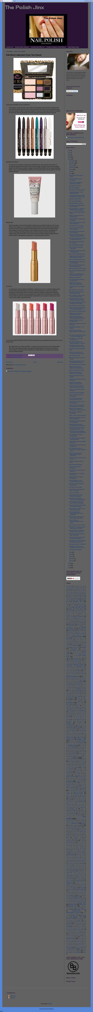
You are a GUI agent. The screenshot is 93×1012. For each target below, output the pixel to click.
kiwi (81, 764)
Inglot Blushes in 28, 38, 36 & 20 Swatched (77, 402)
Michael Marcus (69, 805)
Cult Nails (77, 670)
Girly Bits (81, 721)
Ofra (74, 839)
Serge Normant (82, 886)
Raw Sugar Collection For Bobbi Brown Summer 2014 (77, 547)
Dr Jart (72, 687)
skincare (72, 895)
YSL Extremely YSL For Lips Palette (76, 376)
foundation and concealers (76, 711)
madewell (78, 790)
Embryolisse (69, 696)
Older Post (60, 362)
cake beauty (69, 639)
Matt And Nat (81, 799)
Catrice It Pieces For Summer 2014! (77, 287)
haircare (74, 730)
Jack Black (70, 750)
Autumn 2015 (69, 603)
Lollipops (84, 784)
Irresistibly (83, 747)
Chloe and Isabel (76, 653)
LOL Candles (77, 784)
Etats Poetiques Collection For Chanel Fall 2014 (77, 223)
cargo (78, 642)
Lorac (77, 785)
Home (34, 362)
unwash (82, 936)
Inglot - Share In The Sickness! (77, 415)
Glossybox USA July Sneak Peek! (76, 176)
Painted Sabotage (79, 846)
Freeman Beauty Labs (79, 714)
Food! (77, 710)
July (70, 171)
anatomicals (70, 595)
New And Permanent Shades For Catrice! (76, 242)
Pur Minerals (70, 863)
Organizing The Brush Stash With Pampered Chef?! (77, 256)
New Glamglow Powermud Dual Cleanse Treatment (76, 502)
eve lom (78, 699)
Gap (83, 718)
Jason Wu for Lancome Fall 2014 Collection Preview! (76, 386)
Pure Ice (77, 863)
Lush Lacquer (81, 787)
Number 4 (70, 835)
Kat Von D (83, 759)
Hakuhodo (81, 730)
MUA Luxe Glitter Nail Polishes (77, 268)
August (71, 169)
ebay (78, 690)
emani (82, 695)
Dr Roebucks (78, 687)
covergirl (82, 669)
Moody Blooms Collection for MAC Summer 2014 (77, 509)
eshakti (84, 696)
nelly (71, 826)
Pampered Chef (69, 848)
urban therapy (71, 940)
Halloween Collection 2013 (72, 731)
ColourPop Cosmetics (78, 664)
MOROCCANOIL (69, 811)
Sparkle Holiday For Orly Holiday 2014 (76, 320)
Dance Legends (71, 673)
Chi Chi (78, 652)
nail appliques (73, 814)
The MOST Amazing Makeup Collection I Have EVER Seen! (77, 431)
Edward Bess (69, 692)
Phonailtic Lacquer (81, 854)
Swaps (78, 920)
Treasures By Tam (82, 933)
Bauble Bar (69, 610)
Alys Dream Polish (81, 590)
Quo (83, 863)
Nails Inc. (75, 823)
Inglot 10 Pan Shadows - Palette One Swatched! (75, 383)
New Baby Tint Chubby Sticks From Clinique (77, 206)
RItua (83, 871)
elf (84, 692)
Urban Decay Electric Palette (76, 370)
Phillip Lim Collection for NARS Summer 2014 (76, 314)
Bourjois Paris (71, 632)
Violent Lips (78, 941)
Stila (72, 909)
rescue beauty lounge (75, 869)
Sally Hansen (69, 881)
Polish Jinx (13, 996)
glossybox (70, 727)
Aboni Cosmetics (81, 586)
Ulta (75, 937)
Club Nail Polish (75, 661)
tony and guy (70, 932)
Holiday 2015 (73, 741)
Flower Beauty (69, 710)
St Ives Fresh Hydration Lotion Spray (77, 271)
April (70, 554)
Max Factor (73, 801)
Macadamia (71, 790)
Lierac (69, 778)
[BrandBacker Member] (73, 974)
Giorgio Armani (72, 721)
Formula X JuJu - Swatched (76, 225)
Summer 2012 (74, 915)
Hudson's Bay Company (71, 744)
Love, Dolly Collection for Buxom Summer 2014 (76, 399)
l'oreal (72, 769)
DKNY (67, 682)
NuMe (75, 835)
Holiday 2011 (69, 737)
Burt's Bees (68, 636)
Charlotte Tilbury (76, 650)
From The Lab (75, 716)
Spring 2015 (73, 906)
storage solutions (81, 909)
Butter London (78, 636)
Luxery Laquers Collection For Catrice (77, 458)
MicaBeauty (68, 804)
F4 (83, 702)
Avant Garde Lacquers (79, 603)
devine (76, 681)
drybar (70, 690)
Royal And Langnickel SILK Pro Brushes (77, 324)
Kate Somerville (73, 761)
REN (67, 869)
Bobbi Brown (82, 629)
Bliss (72, 625)
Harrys (72, 734)
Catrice (75, 645)
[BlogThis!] (30, 355)
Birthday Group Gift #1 (75, 277)
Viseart (84, 941)
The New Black (80, 927)
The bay (74, 926)
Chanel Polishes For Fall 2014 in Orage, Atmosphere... (77, 538)
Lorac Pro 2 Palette (74, 492)
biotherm (77, 622)
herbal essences (70, 736)
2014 (69, 159)
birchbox (83, 622)
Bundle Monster (71, 635)
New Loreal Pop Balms (75, 201)
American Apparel (70, 592)
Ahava (83, 587)
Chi (73, 652)
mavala (67, 801)
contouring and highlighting (74, 666)
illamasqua (73, 745)
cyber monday (74, 672)
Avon (67, 604)
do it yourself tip (75, 682)
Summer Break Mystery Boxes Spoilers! (77, 379)
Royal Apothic (81, 877)
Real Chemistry (69, 866)
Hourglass (80, 742)
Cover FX (74, 669)
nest (85, 826)
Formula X (83, 710)
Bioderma (74, 621)
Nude (85, 834)
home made (72, 742)
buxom (68, 638)
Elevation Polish (78, 692)
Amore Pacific (79, 592)
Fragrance (68, 713)
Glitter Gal (73, 725)
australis (77, 598)
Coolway (78, 667)
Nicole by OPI (82, 829)
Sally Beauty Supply (78, 880)
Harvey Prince (80, 734)
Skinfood (80, 895)
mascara (68, 799)
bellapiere (68, 616)
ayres (72, 604)
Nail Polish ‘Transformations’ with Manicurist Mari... (77, 527)
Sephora (69, 883)
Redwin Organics (74, 868)
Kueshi (67, 769)
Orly (74, 842)
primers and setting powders (78, 860)
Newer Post (9, 362)
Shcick (69, 887)
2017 (69, 152)
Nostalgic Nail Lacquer (77, 832)
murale (67, 813)
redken (67, 868)
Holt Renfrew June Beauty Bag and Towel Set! (77, 421)
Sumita (78, 913)
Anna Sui (77, 595)
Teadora (83, 923)
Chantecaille (73, 649)
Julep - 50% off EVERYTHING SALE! (77, 212)
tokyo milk (77, 930)
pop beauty (77, 857)
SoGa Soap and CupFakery (78, 900)
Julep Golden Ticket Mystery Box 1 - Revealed (77, 490)
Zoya (78, 952)
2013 (69, 563)
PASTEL (74, 849)
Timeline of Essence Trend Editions (56, 47)
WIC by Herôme (80, 946)
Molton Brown (69, 810)
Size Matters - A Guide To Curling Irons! (76, 339)
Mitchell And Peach (76, 807)
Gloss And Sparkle (82, 725)
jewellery (73, 753)
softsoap (68, 900)
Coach (83, 661)
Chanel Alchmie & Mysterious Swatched (77, 219)
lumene (83, 785)
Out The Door (81, 843)
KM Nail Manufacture (75, 765)
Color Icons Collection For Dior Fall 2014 (76, 228)
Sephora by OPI (80, 883)
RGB (79, 871)
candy (79, 641)
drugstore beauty (81, 689)
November (72, 163)
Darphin (82, 675)
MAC (84, 789)
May (70, 552)
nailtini (84, 823)
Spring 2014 (83, 904)
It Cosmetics (79, 748)
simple (67, 892)
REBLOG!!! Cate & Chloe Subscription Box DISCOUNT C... (77, 332)
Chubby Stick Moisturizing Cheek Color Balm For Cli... (77, 235)
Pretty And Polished (79, 858)
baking (72, 606)
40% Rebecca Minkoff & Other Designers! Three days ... (77, 302)
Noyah (76, 834)
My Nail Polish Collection (22, 47)
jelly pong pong (72, 751)
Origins (68, 842)
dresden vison (71, 688)
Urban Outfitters (82, 938)
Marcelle (71, 798)
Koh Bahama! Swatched (75, 549)
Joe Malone (73, 754)
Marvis (76, 798)
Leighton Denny (82, 776)
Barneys (68, 607)
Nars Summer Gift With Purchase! (75, 412)
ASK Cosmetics (80, 596)
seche (83, 881)
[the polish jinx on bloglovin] (72, 91)
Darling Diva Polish (71, 675)
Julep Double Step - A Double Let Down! (76, 474)
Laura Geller (76, 773)
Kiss (75, 764)
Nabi (67, 814)
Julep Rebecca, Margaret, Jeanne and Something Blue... (77, 499)
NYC (83, 835)
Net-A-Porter (71, 828)
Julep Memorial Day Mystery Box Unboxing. (76, 232)
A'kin (74, 586)
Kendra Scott (69, 762)
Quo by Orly (69, 865)
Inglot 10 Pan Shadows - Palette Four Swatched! (75, 283)
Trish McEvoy (71, 935)
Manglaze (77, 795)
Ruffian (67, 878)
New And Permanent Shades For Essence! (76, 280)
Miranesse (82, 805)
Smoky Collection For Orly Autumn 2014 (76, 216)
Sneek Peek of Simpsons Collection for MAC (75, 183)
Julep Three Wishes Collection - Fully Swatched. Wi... (77, 239)
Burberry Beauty (80, 635)
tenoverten (80, 924)
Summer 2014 (77, 917)
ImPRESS (68, 747)
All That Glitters (82, 589)
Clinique (83, 658)
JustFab (69, 759)
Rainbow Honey (80, 864)
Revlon (74, 871)
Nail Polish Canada (81, 819)
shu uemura (81, 890)
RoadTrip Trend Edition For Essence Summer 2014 (76, 274)
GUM (69, 730)
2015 (69, 157)
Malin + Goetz (69, 795)
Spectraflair (73, 903)
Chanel (83, 647)
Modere (82, 808)
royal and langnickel (71, 877)
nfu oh (75, 829)
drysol (74, 690)
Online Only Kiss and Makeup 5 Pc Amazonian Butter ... (77, 308)
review (83, 869)
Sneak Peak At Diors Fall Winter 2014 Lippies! (75, 495)
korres (82, 767)
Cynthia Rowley (82, 672)
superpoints (71, 920)
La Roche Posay (69, 770)
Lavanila (76, 775)
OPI (75, 840)
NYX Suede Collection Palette (77, 190)
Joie (85, 754)
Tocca (72, 930)
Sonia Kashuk (69, 901)
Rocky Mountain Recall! (75, 464)
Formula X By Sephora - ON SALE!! (76, 327)
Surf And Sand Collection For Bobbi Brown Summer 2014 (77, 196)
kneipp (83, 765)
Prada (83, 857)
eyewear (79, 702)
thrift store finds (78, 929)
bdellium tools (83, 610)
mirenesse (68, 807)
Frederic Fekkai (82, 713)
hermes (77, 736)
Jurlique (84, 758)
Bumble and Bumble (81, 633)
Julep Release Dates (73, 47)
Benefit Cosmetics (78, 616)
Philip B (84, 852)
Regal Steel (82, 868)
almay (69, 590)
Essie (79, 698)
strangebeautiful (76, 911)
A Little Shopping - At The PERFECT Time (76, 192)
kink (72, 764)
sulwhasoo (73, 913)
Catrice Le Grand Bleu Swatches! (75, 467)
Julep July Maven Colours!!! (76, 289)
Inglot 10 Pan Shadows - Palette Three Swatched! (76, 367)
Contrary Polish (70, 667)
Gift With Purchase (81, 719)
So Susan (73, 898)
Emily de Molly (76, 696)
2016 (69, 154)
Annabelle (83, 595)
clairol (82, 656)
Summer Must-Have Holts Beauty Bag (76, 477)
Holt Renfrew (82, 741)
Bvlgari (73, 638)
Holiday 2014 (81, 739)
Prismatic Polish (71, 861)
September (72, 167)
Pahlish (80, 845)
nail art (80, 815)
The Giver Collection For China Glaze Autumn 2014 (76, 353)
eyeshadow (70, 702)
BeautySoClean (69, 615)
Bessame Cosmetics (81, 618)
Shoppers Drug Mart (80, 889)
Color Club (77, 663)
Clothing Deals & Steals (74, 660)
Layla (81, 775)
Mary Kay (82, 798)
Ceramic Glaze (75, 647)
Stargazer (73, 907)
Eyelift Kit (71, 701)
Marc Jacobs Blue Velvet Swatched (75, 179)
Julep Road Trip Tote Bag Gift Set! (77, 349)
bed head (82, 615)
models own (73, 808)
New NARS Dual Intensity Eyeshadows (76, 435)
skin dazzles (70, 893)
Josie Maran (71, 756)
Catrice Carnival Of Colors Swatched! (76, 395)
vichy (72, 941)
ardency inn (71, 596)
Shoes (82, 887)
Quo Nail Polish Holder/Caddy (77, 311)
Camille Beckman (80, 639)
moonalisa (78, 810)
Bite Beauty (71, 624)
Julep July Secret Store (75, 185)
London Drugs (71, 785)
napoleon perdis (73, 825)
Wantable (79, 943)
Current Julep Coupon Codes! (77, 524)
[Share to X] (31, 355)
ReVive (68, 871)
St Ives (81, 906)
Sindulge (73, 892)
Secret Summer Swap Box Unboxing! (76, 247)
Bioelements (82, 621)
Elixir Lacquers (75, 693)
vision (69, 943)
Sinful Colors (79, 892)
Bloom (82, 625)
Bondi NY (78, 630)
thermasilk (68, 929)
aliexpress (74, 589)
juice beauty (79, 756)
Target (73, 921)
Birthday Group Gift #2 (75, 199)
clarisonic (76, 658)
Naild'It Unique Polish (72, 822)
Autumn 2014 (13, 357)
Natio (67, 826)
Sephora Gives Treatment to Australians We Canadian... (76, 405)
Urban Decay (70, 938)
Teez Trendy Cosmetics (71, 924)
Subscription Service (73, 912)
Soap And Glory (80, 898)
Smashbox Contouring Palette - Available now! (77, 251)
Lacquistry (77, 770)
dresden (84, 687)
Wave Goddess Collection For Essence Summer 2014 (77, 296)
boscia (84, 630)
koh (77, 767)
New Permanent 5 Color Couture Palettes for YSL (76, 481)
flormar (83, 708)
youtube (74, 950)
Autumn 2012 (74, 600)
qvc (75, 864)
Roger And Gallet (80, 875)
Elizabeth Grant (75, 695)
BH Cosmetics (80, 619)
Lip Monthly (79, 779)
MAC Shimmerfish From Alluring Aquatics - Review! (77, 342)
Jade (78, 750)
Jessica (67, 753)
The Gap (80, 926)
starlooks (78, 907)
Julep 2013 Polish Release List (77, 254)
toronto (75, 933)
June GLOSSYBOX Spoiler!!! (76, 245)
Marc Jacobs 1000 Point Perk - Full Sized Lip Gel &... (77, 265)
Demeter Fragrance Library (74, 678)
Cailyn (83, 638)
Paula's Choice (81, 849)
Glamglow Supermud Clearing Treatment (77, 445)
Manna (82, 795)
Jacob (75, 750)
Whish (72, 946)
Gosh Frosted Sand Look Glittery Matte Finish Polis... (77, 317)
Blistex (77, 625)
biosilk (71, 622)
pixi (78, 855)
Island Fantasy (71, 748)
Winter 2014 (73, 949)
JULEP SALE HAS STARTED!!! (76, 392)
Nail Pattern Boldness (75, 816)
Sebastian (77, 881)
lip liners (72, 779)
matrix (75, 799)
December (72, 161)
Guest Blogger (83, 728)
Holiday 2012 (79, 737)
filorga (79, 707)
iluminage (82, 745)
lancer (83, 770)
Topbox (70, 933)
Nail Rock (68, 820)
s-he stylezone (79, 878)
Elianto (67, 693)
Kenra (74, 762)
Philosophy (71, 854)
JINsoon (81, 753)
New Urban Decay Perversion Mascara (77, 470)
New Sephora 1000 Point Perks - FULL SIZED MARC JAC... (77, 335)
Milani (76, 805)
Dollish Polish (76, 684)
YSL (79, 950)
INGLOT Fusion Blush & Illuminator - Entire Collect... (77, 409)
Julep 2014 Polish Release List (77, 259)
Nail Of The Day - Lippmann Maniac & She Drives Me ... (76, 531)
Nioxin (69, 831)
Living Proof (69, 784)
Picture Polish (70, 855)
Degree (84, 676)
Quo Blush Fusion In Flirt (76, 203)
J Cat (85, 748)
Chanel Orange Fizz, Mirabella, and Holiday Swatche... (77, 505)
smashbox (75, 897)
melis (82, 802)
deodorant (83, 678)
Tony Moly (77, 932)
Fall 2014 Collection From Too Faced (77, 358)
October (71, 165)
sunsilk (77, 918)
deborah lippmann (72, 676)
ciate (74, 655)
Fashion (77, 705)
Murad (82, 812)
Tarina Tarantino (81, 921)
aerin (79, 587)
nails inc (68, 823)
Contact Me (9, 47)
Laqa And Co (78, 772)
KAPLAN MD (75, 759)
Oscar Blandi (81, 842)
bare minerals (80, 606)
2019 (69, 150)
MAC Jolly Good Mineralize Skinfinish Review (76, 292)
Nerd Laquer (77, 826)
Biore (67, 622)
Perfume (68, 851)
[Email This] (29, 355)
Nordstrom (75, 831)
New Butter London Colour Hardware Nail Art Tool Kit (77, 346)
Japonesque (83, 750)
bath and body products (79, 607)
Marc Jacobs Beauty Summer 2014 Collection (76, 534)
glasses (76, 724)
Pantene (77, 848)
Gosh (77, 727)
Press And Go (69, 858)
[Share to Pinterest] (34, 355)
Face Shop (78, 704)
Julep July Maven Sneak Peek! (77, 305)
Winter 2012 (78, 947)
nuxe (79, 835)
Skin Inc (77, 893)
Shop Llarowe (69, 889)
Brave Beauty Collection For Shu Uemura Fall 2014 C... (76, 517)
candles (74, 641)
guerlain (76, 728)
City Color (75, 656)
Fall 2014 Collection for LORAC (77, 364)
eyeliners (80, 701)
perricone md (74, 851)
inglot (73, 747)
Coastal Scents (69, 663)
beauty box (79, 612)
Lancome (69, 772)
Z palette (73, 952)
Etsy (73, 699)
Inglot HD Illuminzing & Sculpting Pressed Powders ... (77, 425)
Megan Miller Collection (72, 802)
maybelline (81, 801)
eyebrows (84, 699)
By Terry (78, 638)
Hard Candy (78, 733)
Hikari (83, 736)
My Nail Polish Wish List (37, 47)
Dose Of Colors (76, 685)
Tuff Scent (78, 935)
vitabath (74, 943)
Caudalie (68, 647)
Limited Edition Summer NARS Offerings (77, 442)
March (71, 556)
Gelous (73, 719)
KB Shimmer (81, 761)
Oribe (82, 840)
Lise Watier (74, 782)
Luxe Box (68, 789)
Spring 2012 (82, 903)
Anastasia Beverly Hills (80, 593)
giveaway (68, 722)
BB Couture (75, 610)
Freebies (70, 715)
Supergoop (83, 918)
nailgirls (82, 822)
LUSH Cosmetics (71, 787)
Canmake (73, 642)
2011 (69, 567)
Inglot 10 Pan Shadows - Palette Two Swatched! (75, 373)
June (70, 173)
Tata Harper (77, 923)
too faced (19, 357)
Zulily (84, 952)
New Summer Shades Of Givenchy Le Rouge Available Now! (77, 450)
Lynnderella (76, 789)
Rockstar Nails (76, 872)
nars (81, 825)
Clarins (68, 658)
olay (82, 839)
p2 (72, 845)
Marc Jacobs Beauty (80, 796)
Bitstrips (79, 624)
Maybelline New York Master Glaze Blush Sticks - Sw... (77, 428)
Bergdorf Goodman (70, 618)
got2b (83, 727)
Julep (75, 758)
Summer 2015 (70, 918)
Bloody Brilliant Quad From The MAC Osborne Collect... (77, 299)
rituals (68, 872)
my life (73, 813)
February (71, 558)
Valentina (79, 940)
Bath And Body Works (76, 609)
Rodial (73, 875)
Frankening (75, 713)
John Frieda (80, 754)
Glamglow (69, 724)
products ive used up (81, 861)
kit (78, 764)
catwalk (83, 645)
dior (81, 681)
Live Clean (82, 782)
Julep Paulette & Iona (74, 355)
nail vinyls (74, 820)
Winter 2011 (69, 947)
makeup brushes (78, 793)
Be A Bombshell (71, 612)
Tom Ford (84, 930)
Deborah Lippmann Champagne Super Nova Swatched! (76, 513)
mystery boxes (81, 813)
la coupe (78, 769)
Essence (71, 698)
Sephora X (75, 886)
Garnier (68, 719)
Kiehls (67, 764)
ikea (67, 745)
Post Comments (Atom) (19, 364)
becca (76, 615)
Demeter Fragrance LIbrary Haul (76, 462)
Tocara (67, 930)
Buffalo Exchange (70, 633)
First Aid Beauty (75, 708)
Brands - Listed (80, 632)
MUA (77, 812)
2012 (69, 565)
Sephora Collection (71, 884)
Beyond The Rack (71, 619)
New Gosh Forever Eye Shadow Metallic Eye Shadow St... (77, 541)
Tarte (69, 923)
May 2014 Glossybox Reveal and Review (76, 484)
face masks (69, 704)
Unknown (12, 997)
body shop (71, 630)
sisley (85, 892)
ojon (78, 839)
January (71, 560)
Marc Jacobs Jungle (74, 187)
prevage (68, 860)
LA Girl (83, 769)
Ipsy (79, 747)
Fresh (67, 716)
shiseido (75, 887)
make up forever (78, 792)
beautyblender (79, 613)
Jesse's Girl (81, 751)
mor (84, 810)
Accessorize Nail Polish (71, 587)
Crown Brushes (69, 670)
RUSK (72, 878)
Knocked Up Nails (70, 767)
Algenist (68, 589)
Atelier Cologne (69, 598)
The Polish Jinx (24, 7)
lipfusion (78, 781)
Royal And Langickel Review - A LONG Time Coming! (77, 361)
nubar (81, 834)
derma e (69, 679)
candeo (67, 641)
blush (77, 627)
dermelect (75, 679)
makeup (68, 793)
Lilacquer (74, 778)
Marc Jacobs (69, 796)
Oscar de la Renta (70, 843)
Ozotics (68, 845)
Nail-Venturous (81, 820)
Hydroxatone (81, 744)
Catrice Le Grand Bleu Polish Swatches (77, 390)
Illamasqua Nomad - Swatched (77, 544)
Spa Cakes (76, 901)
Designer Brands (82, 679)
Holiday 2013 (70, 739)
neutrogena (79, 828)
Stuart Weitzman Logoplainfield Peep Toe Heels (76, 521)
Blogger (50, 1003)
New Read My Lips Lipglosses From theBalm (77, 262)
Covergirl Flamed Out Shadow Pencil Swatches (77, 438)
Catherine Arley (76, 644)
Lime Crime (80, 778)
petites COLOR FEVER (75, 852)
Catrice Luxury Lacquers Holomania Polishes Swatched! (75, 454)
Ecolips (83, 690)
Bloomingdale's (69, 627)
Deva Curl (70, 681)
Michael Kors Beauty (79, 804)
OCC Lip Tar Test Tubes (75, 487)
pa (75, 845)
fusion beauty (76, 718)
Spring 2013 (73, 904)
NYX (67, 837)
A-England (68, 586)
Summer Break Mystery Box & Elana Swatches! (77, 418)
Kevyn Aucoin (81, 762)
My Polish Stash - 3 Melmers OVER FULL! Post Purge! (77, 209)
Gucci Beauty (69, 728)
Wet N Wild (72, 944)
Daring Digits (80, 673)
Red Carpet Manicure (79, 866)
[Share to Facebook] (32, 355)
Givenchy (79, 722)
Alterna (73, 590)
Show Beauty (72, 890)
